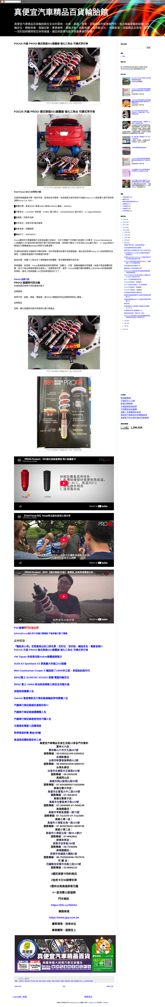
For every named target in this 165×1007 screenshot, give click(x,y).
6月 (125, 323)
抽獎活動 (27, 981)
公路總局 (125, 208)
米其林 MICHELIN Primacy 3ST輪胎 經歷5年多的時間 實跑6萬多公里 (137, 258)
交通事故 (125, 204)
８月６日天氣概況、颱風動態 (133, 287)
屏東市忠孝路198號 (64, 843)
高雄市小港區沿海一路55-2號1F (64, 833)
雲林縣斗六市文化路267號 (63, 750)
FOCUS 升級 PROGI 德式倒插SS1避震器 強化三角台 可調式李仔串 (51, 649)
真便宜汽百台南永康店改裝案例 (135, 418)
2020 (124, 227)
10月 (126, 237)
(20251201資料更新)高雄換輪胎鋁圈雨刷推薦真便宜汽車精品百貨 (141, 90)
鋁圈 (72, 981)
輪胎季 (63, 981)
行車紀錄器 (125, 211)
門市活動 (32, 981)
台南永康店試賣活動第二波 (132, 266)
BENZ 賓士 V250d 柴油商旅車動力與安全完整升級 (41, 684)
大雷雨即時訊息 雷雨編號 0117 (133, 310)
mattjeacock (92, 1002)
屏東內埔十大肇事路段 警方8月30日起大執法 (137, 250)
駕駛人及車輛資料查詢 (131, 412)
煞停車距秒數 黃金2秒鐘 (27, 732)
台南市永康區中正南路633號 (63, 770)
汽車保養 (125, 206)
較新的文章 (18, 986)
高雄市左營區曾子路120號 (64, 802)
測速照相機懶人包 (24, 691)
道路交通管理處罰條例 (129, 201)
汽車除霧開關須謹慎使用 (139, 147)
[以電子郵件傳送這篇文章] (19, 978)
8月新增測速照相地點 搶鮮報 (132, 248)
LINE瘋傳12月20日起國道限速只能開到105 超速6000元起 (141, 170)
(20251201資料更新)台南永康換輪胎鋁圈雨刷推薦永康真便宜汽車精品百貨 (141, 101)
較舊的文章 (110, 986)
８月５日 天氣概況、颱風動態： (133, 290)
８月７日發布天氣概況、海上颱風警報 (135, 285)
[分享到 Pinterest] (28, 978)
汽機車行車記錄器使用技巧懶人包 (32, 719)
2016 (124, 329)
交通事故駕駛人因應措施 (27, 725)
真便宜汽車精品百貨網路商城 (134, 415)
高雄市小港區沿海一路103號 (63, 822)
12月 (126, 232)
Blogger (105, 1002)
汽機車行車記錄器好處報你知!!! (31, 705)
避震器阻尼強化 (78, 981)
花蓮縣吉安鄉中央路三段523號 (63, 864)
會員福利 (48, 981)
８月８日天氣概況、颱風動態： (133, 282)
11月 (126, 235)
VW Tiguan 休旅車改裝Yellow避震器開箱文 (38, 656)
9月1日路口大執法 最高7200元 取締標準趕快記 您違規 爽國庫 (141, 181)
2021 (124, 225)
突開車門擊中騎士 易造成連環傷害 (134, 245)
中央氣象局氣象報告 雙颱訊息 (133, 292)
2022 (124, 222)
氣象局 (44, 981)
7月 (125, 321)
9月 (125, 240)
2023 (124, 219)
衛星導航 (57, 981)
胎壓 (40, 981)
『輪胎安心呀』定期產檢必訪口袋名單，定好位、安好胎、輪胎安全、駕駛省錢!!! (58, 646)
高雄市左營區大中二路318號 (64, 791)
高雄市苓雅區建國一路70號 (64, 812)
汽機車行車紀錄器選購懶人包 (30, 712)
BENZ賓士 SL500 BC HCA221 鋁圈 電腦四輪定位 (41, 677)
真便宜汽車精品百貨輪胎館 (61, 12)
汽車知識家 (125, 197)
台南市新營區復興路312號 (63, 760)
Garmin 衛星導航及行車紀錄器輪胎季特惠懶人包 (41, 698)
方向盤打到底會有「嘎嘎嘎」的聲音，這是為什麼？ (141, 122)
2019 (124, 230)
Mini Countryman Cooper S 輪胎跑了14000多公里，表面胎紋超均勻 (52, 670)
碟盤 (53, 981)
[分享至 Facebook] (26, 978)
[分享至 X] (24, 978)
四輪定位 (21, 981)
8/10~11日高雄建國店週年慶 (132, 279)
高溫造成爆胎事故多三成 (27, 739)
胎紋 (37, 981)
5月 (125, 326)
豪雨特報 (126, 303)
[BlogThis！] (22, 978)
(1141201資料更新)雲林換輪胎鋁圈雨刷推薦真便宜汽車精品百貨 (141, 160)
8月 (125, 243)
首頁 (64, 986)
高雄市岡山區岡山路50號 (64, 781)
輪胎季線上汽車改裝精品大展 (133, 268)
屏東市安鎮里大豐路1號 (63, 853)
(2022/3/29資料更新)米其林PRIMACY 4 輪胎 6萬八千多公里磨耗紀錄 (141, 112)
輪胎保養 (67, 981)
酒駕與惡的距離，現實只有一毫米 (134, 313)
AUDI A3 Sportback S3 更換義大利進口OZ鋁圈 (40, 663)
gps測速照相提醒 (88, 981)
